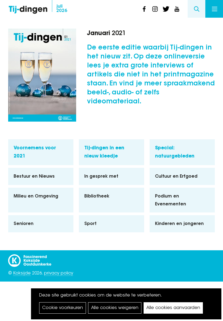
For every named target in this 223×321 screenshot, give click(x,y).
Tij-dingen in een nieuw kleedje (104, 152)
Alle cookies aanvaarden (173, 308)
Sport (90, 224)
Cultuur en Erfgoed (176, 176)
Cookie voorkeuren (62, 308)
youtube (176, 9)
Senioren (23, 224)
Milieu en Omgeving (36, 196)
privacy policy (58, 273)
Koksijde (22, 273)
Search (196, 9)
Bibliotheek (96, 196)
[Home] (28, 8)
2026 (61, 8)
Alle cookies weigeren (114, 308)
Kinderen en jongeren (179, 224)
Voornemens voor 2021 (35, 152)
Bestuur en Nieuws (34, 176)
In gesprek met (101, 176)
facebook (144, 9)
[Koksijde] (29, 258)
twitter (165, 9)
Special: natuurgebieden (174, 152)
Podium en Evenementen (170, 200)
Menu (214, 9)
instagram (155, 9)
